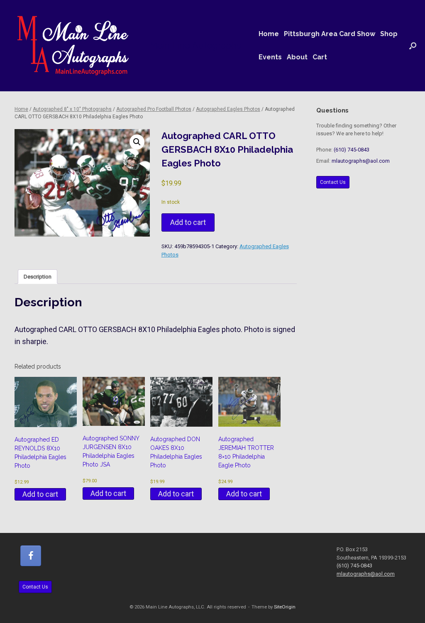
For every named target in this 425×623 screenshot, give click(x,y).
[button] (413, 45)
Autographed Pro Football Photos (153, 109)
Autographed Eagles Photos (228, 109)
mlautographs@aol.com (361, 161)
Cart (320, 57)
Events (270, 57)
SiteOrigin (285, 607)
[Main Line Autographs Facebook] (30, 555)
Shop (389, 34)
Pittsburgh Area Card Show (329, 34)
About (297, 57)
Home (269, 34)
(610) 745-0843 (351, 150)
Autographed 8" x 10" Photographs (72, 109)
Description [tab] (37, 277)
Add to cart (188, 222)
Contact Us (333, 182)
